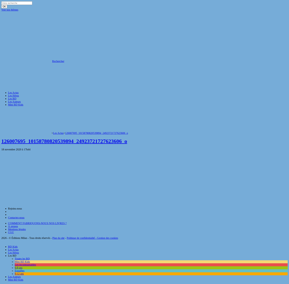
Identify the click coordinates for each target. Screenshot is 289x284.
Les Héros (13, 95)
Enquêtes (19, 270)
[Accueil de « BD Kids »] (26, 35)
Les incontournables (25, 264)
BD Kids (13, 246)
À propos (13, 226)
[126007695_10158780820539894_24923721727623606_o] (22, 202)
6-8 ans (18, 267)
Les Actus (13, 92)
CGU (11, 232)
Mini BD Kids (15, 104)
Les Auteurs (14, 101)
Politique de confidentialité (81, 238)
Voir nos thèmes (9, 9)
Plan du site (58, 238)
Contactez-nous (16, 217)
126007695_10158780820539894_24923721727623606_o (96, 133)
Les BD (12, 98)
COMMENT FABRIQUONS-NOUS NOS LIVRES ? (37, 223)
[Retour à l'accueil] (26, 133)
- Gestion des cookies (106, 238)
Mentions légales (17, 229)
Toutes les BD (22, 258)
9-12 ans (19, 273)
